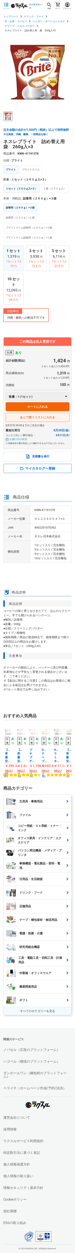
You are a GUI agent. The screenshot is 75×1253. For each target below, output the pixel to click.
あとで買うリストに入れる (37, 417)
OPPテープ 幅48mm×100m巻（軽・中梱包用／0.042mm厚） (44, 755)
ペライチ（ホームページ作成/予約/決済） (34, 1088)
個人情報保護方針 (16, 1164)
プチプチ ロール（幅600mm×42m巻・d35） (32, 755)
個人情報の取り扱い (18, 1176)
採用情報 (10, 1129)
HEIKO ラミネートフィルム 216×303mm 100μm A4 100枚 (57, 755)
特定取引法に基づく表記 (21, 1153)
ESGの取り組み (14, 1223)
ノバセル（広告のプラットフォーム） (31, 1050)
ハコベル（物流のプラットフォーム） (31, 1061)
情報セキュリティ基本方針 (23, 1188)
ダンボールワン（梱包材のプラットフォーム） (35, 1074)
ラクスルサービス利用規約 (23, 1141)
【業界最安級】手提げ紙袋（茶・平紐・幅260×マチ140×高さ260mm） (69, 755)
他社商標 (10, 1211)
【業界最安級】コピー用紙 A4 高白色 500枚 (8, 755)
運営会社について (16, 1118)
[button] (8, 116)
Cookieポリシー (15, 1199)
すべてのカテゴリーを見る (37, 1011)
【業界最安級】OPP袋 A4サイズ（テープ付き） (20, 755)
